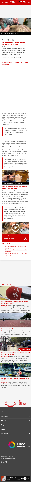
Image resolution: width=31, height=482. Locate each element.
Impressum (4, 456)
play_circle (25, 478)
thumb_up (28, 478)
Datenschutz (12, 456)
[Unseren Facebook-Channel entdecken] (4, 462)
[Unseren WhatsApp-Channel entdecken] (1, 462)
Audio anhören (24, 349)
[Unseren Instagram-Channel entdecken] (6, 462)
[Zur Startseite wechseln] (4, 3)
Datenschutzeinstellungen (8, 458)
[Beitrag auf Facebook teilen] (10, 40)
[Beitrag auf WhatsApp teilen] (8, 40)
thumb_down (22, 478)
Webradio (4, 412)
